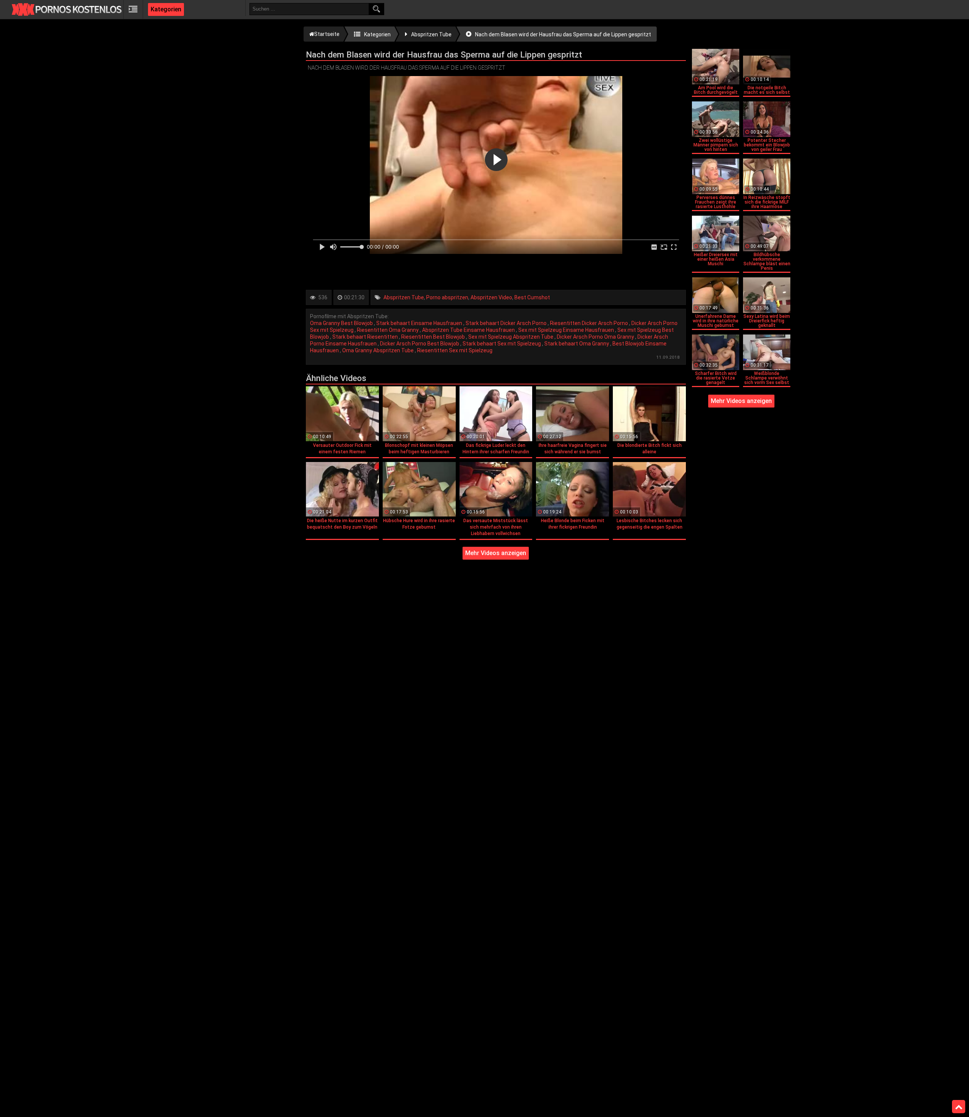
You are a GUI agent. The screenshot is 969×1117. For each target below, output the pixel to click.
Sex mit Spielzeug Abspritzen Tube (511, 337)
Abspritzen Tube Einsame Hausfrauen (469, 330)
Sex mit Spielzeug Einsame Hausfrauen (566, 330)
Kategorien (166, 9)
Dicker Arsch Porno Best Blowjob (420, 344)
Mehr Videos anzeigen (495, 553)
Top (958, 1106)
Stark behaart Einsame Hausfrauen (419, 323)
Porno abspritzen (447, 297)
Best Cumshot (532, 297)
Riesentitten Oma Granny (388, 330)
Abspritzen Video (491, 297)
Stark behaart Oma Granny (577, 344)
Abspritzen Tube (403, 297)
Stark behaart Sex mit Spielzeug (502, 344)
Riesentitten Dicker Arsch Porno (589, 323)
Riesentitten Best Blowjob (433, 337)
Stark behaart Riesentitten (365, 337)
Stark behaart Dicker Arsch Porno (507, 323)
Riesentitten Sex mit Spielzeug (454, 350)
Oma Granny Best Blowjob (342, 323)
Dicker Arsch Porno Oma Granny (596, 337)
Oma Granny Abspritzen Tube (378, 350)
